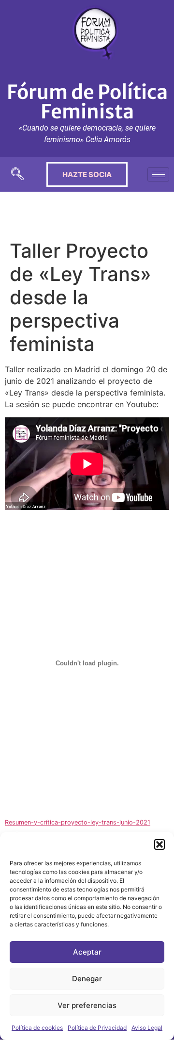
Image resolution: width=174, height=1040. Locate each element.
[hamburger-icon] (158, 174)
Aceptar (87, 952)
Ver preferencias (87, 1005)
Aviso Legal (146, 1027)
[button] (159, 844)
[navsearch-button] (17, 174)
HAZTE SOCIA (87, 174)
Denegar (87, 978)
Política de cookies (37, 1027)
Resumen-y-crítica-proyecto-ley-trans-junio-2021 (77, 822)
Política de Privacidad (97, 1027)
